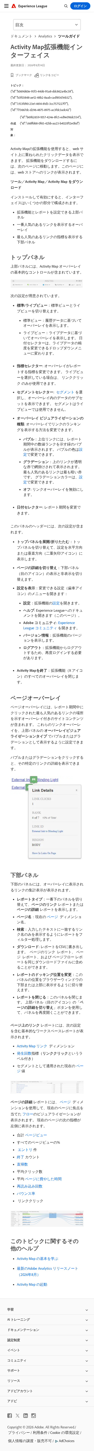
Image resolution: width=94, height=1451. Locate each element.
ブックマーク (24, 75)
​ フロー (27, 1114)
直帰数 (22, 1164)
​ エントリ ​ (25, 1149)
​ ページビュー (35, 1135)
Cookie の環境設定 (64, 1432)
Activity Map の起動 (32, 1284)
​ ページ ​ (52, 916)
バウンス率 (26, 1193)
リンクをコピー (49, 75)
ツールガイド (69, 36)
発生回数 (24, 1053)
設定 (56, 603)
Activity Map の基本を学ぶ (37, 1258)
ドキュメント (21, 36)
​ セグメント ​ (65, 392)
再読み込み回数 (29, 1186)
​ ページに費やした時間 (43, 1179)
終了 (20, 1157)
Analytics (45, 36)
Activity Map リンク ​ (32, 1046)
